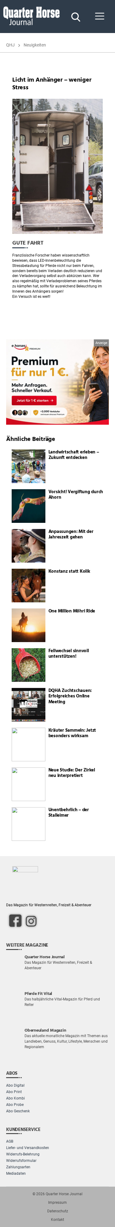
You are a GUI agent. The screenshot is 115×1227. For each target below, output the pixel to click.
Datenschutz (57, 1211)
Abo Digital (15, 1085)
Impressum (57, 1202)
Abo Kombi (15, 1098)
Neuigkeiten (35, 45)
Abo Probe (15, 1105)
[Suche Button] (75, 16)
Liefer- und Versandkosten (27, 1148)
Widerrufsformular (21, 1161)
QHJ (10, 45)
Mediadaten (16, 1173)
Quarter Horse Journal (64, 1194)
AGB (9, 1141)
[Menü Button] (99, 16)
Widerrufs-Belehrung (23, 1154)
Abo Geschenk (18, 1111)
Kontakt (57, 1220)
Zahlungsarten (18, 1167)
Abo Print (14, 1092)
